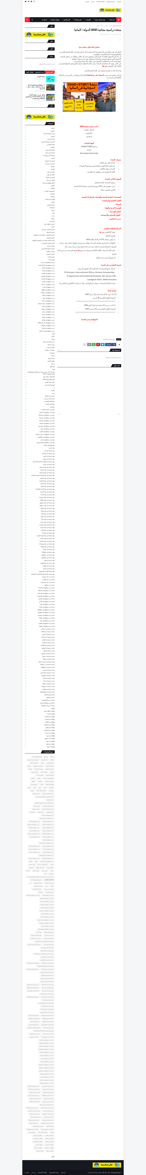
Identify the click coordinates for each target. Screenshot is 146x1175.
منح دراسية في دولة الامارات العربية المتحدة (40, 475)
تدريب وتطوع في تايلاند (40, 295)
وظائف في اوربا (40, 736)
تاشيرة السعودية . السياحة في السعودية (40, 235)
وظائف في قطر (40, 744)
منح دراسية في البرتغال (40, 453)
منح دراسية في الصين (40, 456)
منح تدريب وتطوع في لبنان (40, 440)
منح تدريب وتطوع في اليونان (40, 423)
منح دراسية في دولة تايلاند (40, 514)
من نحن (93, 1)
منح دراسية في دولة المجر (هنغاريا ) (40, 489)
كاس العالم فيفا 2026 (40, 379)
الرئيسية (119, 1)
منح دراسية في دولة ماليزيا (40, 538)
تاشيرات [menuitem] (88, 20)
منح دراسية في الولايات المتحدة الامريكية (40, 462)
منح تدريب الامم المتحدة (40, 410)
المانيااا (40, 197)
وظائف (40, 708)
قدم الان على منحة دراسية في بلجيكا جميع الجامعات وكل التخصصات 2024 (40, 373)
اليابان (40, 202)
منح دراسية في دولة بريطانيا (40, 505)
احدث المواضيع (40, 72)
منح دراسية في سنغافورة (40, 557)
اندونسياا (40, 207)
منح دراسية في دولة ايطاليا (40, 500)
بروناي (40, 219)
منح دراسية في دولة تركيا (40, 519)
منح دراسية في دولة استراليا (40, 473)
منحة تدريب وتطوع (40, 585)
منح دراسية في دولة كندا (40, 533)
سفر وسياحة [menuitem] (78, 20)
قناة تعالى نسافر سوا (40, 377)
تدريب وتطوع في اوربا (40, 287)
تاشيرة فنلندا (40, 257)
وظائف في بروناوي (40, 738)
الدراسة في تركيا (40, 153)
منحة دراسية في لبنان (40, 681)
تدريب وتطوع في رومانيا (40, 309)
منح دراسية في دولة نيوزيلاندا (40, 544)
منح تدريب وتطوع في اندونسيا (40, 426)
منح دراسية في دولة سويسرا (40, 525)
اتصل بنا (87, 1)
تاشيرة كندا (40, 260)
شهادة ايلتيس (40, 361)
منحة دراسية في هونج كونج (40, 692)
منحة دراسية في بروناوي (40, 653)
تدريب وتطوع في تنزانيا (40, 301)
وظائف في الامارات (40, 717)
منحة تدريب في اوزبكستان (40, 582)
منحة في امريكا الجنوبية (40, 700)
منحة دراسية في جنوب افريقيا (40, 662)
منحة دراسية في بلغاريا (40, 659)
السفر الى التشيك (40, 161)
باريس (40, 210)
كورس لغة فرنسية (40, 385)
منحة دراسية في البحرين (40, 634)
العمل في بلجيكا (40, 177)
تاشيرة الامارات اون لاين (40, 229)
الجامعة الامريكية (40, 150)
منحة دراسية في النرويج (40, 648)
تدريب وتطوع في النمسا (40, 279)
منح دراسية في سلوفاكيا (40, 552)
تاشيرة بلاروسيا (40, 254)
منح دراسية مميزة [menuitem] (100, 20)
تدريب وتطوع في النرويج (40, 276)
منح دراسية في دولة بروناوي (40, 503)
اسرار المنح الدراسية (40, 133)
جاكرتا (40, 336)
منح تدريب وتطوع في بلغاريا (40, 431)
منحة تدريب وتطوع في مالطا (40, 618)
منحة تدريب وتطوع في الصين (40, 601)
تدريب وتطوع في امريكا (40, 284)
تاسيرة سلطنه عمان (40, 224)
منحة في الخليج (40, 697)
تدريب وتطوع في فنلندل (40, 320)
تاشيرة (40, 227)
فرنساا (40, 364)
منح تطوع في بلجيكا (40, 445)
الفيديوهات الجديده (40, 191)
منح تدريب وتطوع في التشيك (40, 421)
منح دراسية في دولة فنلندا (40, 530)
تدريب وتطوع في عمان (40, 312)
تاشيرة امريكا (40, 246)
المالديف (40, 194)
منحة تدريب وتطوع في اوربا (40, 604)
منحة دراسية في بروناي (40, 656)
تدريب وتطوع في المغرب (40, 273)
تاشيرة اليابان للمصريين (40, 243)
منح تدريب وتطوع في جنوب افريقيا (40, 434)
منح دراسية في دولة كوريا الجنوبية (40, 536)
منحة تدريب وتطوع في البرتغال (40, 590)
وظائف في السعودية (40, 725)
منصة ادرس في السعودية (40, 705)
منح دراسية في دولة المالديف (40, 481)
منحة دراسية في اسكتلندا (40, 631)
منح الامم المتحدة (40, 404)
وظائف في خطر (40, 741)
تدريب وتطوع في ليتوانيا (40, 325)
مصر (40, 393)
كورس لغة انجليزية (40, 382)
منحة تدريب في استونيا (40, 577)
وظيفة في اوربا (40, 747)
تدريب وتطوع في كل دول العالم (40, 323)
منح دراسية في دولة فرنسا (40, 527)
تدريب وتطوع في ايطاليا (40, 290)
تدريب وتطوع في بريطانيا (40, 293)
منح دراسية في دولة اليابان (40, 495)
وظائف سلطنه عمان (40, 711)
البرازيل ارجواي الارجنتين (40, 142)
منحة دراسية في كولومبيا (40, 675)
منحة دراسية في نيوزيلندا (40, 686)
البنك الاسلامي (40, 145)
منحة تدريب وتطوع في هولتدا (40, 626)
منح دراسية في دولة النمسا (40, 492)
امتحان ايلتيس (40, 205)
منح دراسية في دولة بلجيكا (40, 508)
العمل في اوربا (40, 175)
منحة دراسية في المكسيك (40, 645)
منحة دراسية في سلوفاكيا (40, 667)
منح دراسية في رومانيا (40, 549)
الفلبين (40, 186)
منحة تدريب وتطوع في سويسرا (40, 615)
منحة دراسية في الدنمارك (40, 637)
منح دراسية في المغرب (40, 459)
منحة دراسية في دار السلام (40, 664)
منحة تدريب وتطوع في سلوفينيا (40, 612)
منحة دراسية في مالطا (40, 684)
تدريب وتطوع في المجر (40, 271)
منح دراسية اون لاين (40, 451)
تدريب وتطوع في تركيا (40, 298)
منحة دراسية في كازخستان (40, 673)
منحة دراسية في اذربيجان (40, 629)
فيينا (40, 369)
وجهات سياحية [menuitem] (55, 20)
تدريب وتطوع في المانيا (40, 268)
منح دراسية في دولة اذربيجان (40, 467)
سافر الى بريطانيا (40, 350)
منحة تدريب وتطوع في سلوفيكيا (40, 610)
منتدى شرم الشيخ (40, 396)
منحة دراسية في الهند (40, 651)
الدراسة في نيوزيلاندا (40, 155)
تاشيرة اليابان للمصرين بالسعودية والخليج (40, 240)
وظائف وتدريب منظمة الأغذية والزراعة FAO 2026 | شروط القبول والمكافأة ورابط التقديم (35, 96)
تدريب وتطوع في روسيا (40, 306)
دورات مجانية (40, 345)
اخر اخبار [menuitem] (112, 20)
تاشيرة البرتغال (40, 232)
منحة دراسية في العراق (40, 640)
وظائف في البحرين (40, 719)
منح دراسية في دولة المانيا (104, 26)
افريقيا (40, 136)
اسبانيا (40, 128)
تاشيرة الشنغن (40, 238)
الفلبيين (40, 188)
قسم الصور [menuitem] (67, 20)
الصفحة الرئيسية (116, 26)
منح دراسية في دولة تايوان (40, 516)
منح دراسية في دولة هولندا (40, 547)
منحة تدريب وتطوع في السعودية (40, 596)
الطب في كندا (40, 172)
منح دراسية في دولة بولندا (40, 511)
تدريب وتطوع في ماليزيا (40, 328)
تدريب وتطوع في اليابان (40, 281)
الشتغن (40, 166)
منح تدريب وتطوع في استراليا (40, 415)
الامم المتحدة (40, 139)
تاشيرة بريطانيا (40, 251)
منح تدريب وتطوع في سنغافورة (40, 437)
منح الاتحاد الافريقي (40, 401)
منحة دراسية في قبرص (40, 670)
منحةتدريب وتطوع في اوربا (40, 703)
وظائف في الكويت (40, 727)
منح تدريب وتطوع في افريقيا (40, 418)
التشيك (40, 147)
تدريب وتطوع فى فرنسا (40, 314)
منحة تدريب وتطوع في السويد (40, 599)
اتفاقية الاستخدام (100, 1)
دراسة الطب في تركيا (40, 342)
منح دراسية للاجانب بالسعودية (40, 571)
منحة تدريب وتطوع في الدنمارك (40, 593)
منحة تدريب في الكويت (40, 579)
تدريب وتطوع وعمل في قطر (40, 331)
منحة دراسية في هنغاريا (40, 689)
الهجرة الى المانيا (40, 199)
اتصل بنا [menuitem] (44, 20)
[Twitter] (103, 344)
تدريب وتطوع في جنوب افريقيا (40, 303)
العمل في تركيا (40, 180)
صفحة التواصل (41, 77)
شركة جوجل (40, 358)
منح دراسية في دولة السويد (40, 478)
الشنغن (40, 169)
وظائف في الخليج (40, 722)
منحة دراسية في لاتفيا (40, 678)
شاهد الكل (59, 350)
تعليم (40, 334)
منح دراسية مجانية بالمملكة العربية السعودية (40, 574)
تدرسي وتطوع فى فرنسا (40, 262)
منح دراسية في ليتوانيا (40, 566)
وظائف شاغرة (40, 714)
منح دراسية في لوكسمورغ (40, 563)
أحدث (118, 414)
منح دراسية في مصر (40, 399)
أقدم (59, 414)
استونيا (40, 131)
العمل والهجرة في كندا (40, 183)
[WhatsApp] (94, 344)
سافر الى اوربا (40, 347)
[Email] (89, 344)
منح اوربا (40, 407)
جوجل (40, 339)
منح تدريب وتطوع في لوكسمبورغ (40, 442)
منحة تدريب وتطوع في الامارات (40, 588)
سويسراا (40, 353)
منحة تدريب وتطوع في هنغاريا (40, 623)
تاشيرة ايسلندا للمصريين (40, 249)
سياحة (40, 355)
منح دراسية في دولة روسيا (40, 522)
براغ (40, 216)
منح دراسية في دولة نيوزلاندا (40, 541)
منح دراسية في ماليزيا (40, 569)
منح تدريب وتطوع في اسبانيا (40, 412)
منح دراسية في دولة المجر (40, 486)
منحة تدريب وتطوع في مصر (40, 621)
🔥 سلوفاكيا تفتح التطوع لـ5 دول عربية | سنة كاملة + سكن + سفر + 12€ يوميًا (35, 87)
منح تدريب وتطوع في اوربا (40, 429)
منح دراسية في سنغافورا (40, 555)
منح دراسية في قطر (40, 560)
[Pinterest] (98, 344)
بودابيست (40, 221)
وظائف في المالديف (40, 730)
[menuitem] (118, 19)
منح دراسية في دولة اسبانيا (40, 470)
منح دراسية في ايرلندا (40, 464)
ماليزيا (40, 390)
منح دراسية (40, 448)
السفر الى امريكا (40, 164)
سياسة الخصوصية (110, 1)
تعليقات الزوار (30, 72)
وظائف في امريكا (40, 733)
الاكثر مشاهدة (49, 72)
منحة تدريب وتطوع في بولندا (40, 607)
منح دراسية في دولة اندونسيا (40, 497)
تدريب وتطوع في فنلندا (40, 317)
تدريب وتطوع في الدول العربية (40, 265)
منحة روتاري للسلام (40, 695)
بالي (40, 213)
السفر (40, 158)
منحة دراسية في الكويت (40, 643)
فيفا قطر (40, 366)
